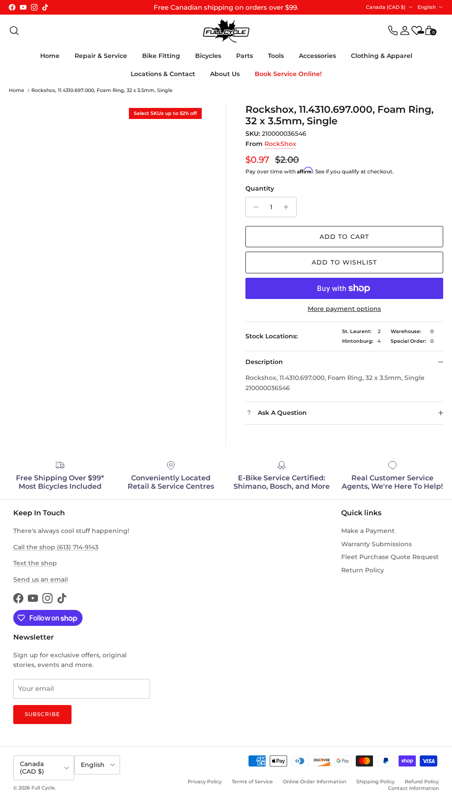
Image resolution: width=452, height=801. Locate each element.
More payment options (344, 309)
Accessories (317, 56)
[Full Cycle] (226, 30)
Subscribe (42, 714)
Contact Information (413, 788)
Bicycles (208, 56)
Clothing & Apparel (381, 56)
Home (50, 56)
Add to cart (344, 237)
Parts (244, 56)
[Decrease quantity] (253, 207)
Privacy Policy (205, 781)
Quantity (259, 188)
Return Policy (362, 570)
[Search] (14, 30)
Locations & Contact (163, 74)
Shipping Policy (375, 781)
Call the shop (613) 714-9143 (55, 547)
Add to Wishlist (344, 262)
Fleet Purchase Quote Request (390, 557)
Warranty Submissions (376, 544)
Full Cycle (43, 788)
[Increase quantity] (288, 207)
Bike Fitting (161, 56)
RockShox (280, 144)
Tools (276, 56)
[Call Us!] (393, 30)
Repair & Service (101, 56)
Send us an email (40, 579)
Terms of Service (252, 781)
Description (264, 362)
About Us (225, 74)
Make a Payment (368, 531)
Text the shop (35, 563)
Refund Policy (422, 781)
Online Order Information (314, 781)
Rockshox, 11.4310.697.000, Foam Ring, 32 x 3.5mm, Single (102, 90)
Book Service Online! (288, 74)
